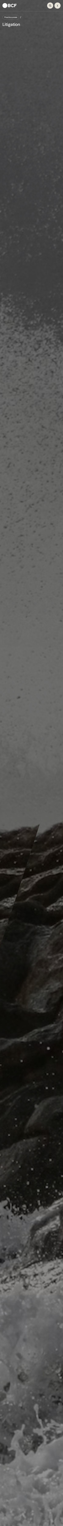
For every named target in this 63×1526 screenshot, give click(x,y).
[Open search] (50, 5)
